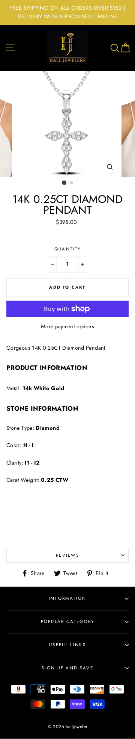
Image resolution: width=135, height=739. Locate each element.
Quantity (67, 249)
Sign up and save (67, 668)
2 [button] (72, 183)
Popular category (67, 621)
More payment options (67, 326)
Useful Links (67, 645)
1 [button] (64, 182)
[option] (67, 12)
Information (67, 598)
